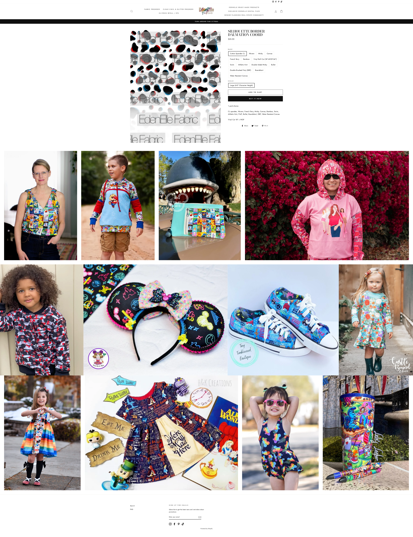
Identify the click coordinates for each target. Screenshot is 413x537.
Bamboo (246, 59)
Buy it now (255, 99)
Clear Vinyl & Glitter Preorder (178, 9)
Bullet (273, 64)
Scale (231, 81)
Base (230, 49)
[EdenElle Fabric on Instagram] (170, 524)
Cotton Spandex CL (237, 53)
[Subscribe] (199, 517)
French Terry (234, 59)
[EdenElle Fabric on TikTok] (183, 524)
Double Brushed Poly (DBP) (240, 70)
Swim (232, 64)
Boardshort (259, 70)
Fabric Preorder (152, 9)
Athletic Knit (242, 64)
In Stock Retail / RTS (169, 13)
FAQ (131, 509)
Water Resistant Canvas (239, 76)
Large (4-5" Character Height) (241, 85)
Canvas (269, 53)
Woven (251, 53)
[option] (206, 21)
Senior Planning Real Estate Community (244, 15)
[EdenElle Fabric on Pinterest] (178, 524)
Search (132, 506)
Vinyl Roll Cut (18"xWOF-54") (265, 59)
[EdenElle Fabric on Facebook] (174, 524)
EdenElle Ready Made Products (244, 7)
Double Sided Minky (259, 64)
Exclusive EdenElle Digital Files (244, 11)
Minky (260, 53)
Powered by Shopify (206, 529)
